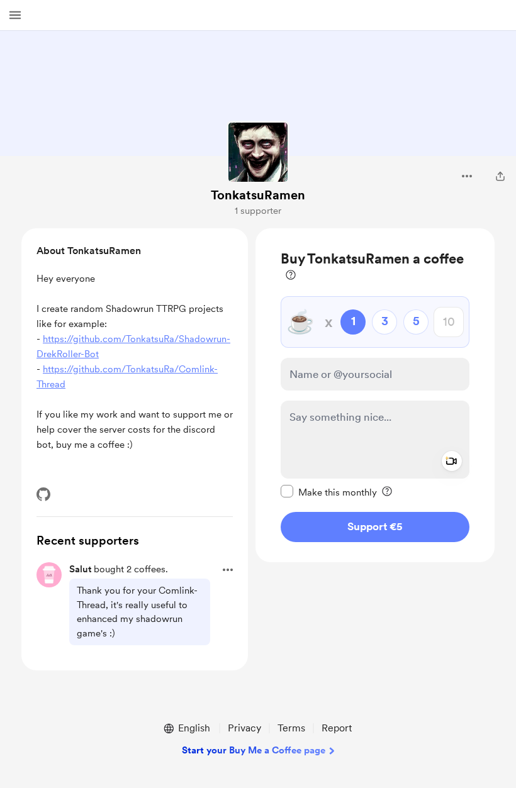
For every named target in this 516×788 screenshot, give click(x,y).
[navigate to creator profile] (258, 152)
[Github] (43, 494)
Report (337, 728)
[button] (15, 15)
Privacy (244, 728)
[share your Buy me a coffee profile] (500, 176)
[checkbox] (329, 492)
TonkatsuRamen (258, 195)
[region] (375, 395)
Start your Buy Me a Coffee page (253, 750)
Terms (291, 728)
